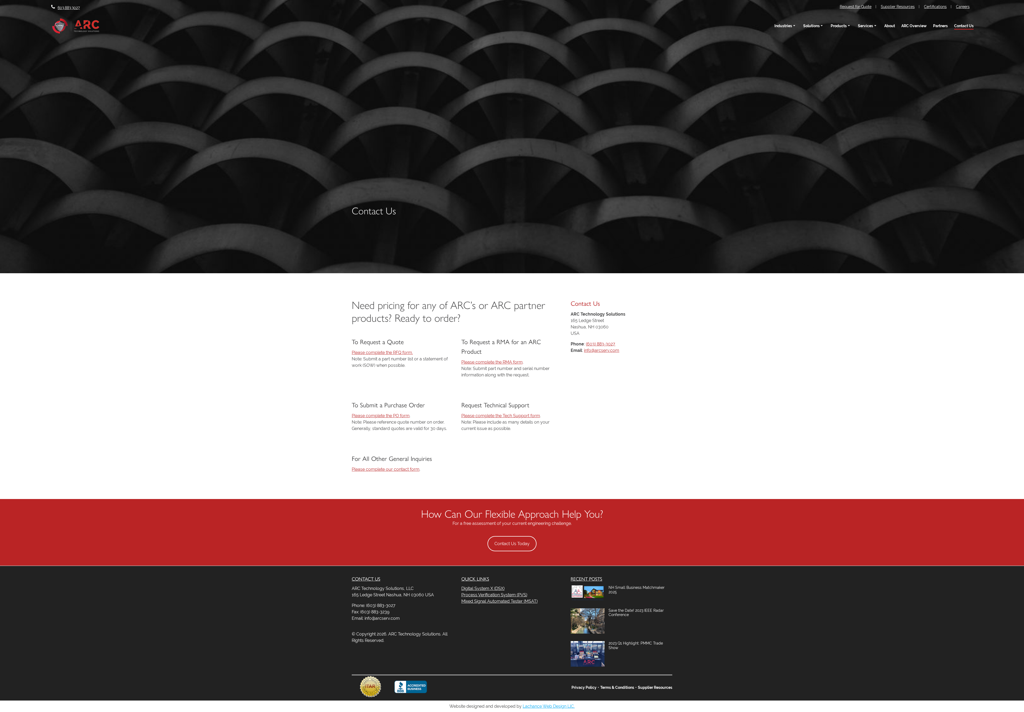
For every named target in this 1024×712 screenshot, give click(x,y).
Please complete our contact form (385, 469)
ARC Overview (914, 26)
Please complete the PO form (381, 415)
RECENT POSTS (586, 579)
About (889, 26)
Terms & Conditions (617, 687)
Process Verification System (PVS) (494, 594)
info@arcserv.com (601, 350)
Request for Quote (855, 7)
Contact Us (964, 26)
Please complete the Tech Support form (500, 415)
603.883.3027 (69, 8)
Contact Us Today (512, 543)
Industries (783, 26)
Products (839, 26)
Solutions (811, 26)
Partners (940, 26)
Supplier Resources (898, 7)
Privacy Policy (584, 687)
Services (865, 26)
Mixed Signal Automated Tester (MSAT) (499, 601)
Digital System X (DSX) (483, 588)
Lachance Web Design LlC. (549, 706)
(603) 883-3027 (600, 344)
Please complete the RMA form (492, 362)
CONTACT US (366, 579)
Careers (963, 7)
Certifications (935, 7)
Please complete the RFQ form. (382, 352)
